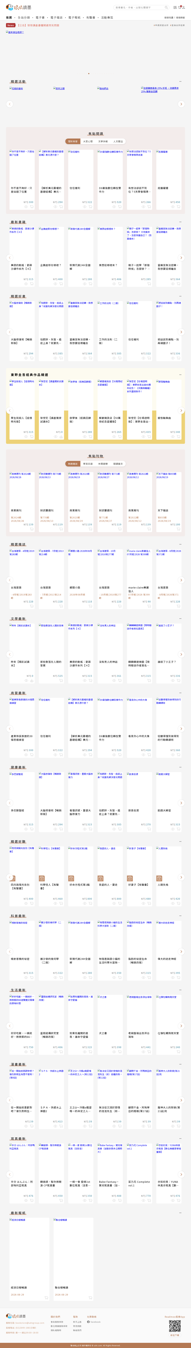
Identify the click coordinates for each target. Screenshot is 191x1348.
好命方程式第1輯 (80, 884)
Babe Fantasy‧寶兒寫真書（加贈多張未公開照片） (109, 1185)
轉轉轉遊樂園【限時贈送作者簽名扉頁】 (139, 665)
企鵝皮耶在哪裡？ (51, 265)
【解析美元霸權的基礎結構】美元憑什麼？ (51, 191)
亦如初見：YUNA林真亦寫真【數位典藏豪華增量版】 (168, 1185)
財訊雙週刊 (47, 510)
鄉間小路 (75, 587)
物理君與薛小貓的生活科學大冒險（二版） (109, 962)
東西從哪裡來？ (108, 265)
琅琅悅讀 (168, 17)
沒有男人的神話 (108, 662)
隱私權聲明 (56, 1330)
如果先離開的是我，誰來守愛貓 (79, 1034)
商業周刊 (16, 510)
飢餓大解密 (164, 810)
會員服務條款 (57, 1321)
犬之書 (103, 1033)
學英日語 (88, 463)
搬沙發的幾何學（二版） (49, 960)
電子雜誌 (56, 17)
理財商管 (73, 141)
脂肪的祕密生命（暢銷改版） (137, 960)
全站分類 (24, 17)
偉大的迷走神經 (167, 959)
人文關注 (118, 141)
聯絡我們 (77, 1330)
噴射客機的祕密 (20, 959)
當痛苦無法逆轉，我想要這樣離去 (168, 266)
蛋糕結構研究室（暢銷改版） (49, 1034)
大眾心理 (88, 141)
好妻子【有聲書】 (139, 884)
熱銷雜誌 (73, 463)
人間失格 (163, 884)
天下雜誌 (163, 510)
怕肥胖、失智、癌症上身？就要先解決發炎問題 (51, 342)
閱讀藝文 (118, 463)
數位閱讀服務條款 (59, 1326)
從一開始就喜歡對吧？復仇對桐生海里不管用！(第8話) (22, 1111)
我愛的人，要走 (108, 884)
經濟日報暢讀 (19, 1287)
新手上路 (77, 1321)
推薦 (9, 17)
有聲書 (91, 17)
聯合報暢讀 (61, 1287)
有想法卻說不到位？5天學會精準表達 (138, 191)
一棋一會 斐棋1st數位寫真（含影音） (80, 1185)
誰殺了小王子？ (167, 662)
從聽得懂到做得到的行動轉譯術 (168, 737)
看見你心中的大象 (139, 736)
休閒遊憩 (103, 463)
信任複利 (75, 188)
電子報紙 (74, 17)
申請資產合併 (162, 25)
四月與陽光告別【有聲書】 (20, 886)
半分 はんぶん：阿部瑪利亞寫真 (22, 1183)
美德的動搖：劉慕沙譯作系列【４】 (21, 266)
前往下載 (174, 1335)
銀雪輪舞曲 (164, 418)
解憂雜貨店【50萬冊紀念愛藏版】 (110, 419)
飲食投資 (133, 810)
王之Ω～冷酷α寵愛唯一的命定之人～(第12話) (81, 1111)
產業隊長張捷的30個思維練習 (22, 737)
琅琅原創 (180, 17)
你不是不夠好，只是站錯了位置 (21, 189)
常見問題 (77, 1326)
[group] (95, 53)
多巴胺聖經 (17, 810)
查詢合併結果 (178, 25)
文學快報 (103, 141)
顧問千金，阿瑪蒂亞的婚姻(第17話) (139, 1109)
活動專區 (107, 17)
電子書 (40, 17)
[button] (9, 104)
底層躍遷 (163, 188)
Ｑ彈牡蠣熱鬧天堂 (168, 1033)
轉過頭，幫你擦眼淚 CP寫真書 (51, 1183)
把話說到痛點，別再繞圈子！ (168, 341)
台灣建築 (16, 587)
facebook (96, 1321)
